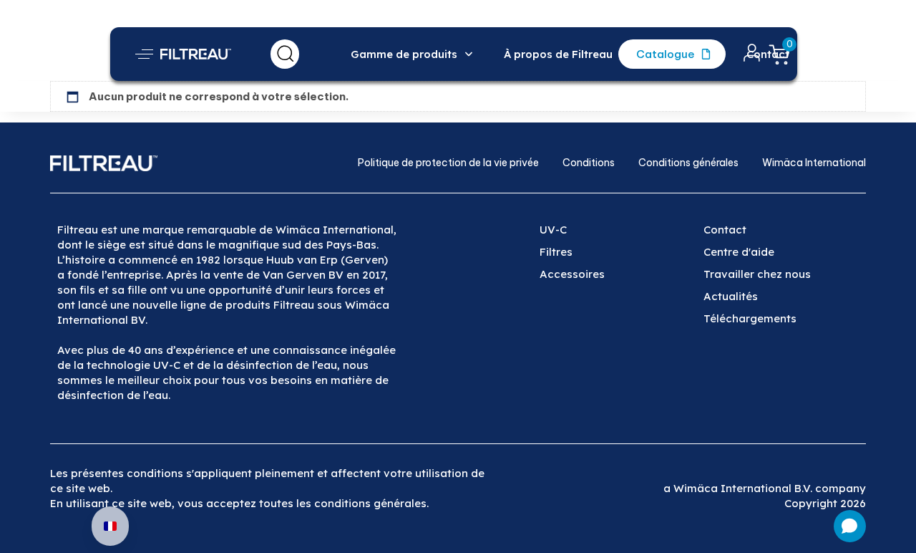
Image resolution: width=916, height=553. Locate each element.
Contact (767, 54)
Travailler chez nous (757, 274)
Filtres (556, 252)
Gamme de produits (404, 54)
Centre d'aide (738, 252)
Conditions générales (688, 162)
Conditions (588, 162)
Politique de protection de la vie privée (448, 162)
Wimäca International (814, 162)
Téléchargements (749, 318)
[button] (144, 54)
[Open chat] (850, 526)
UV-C (553, 229)
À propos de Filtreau (558, 54)
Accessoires (572, 274)
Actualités (730, 296)
